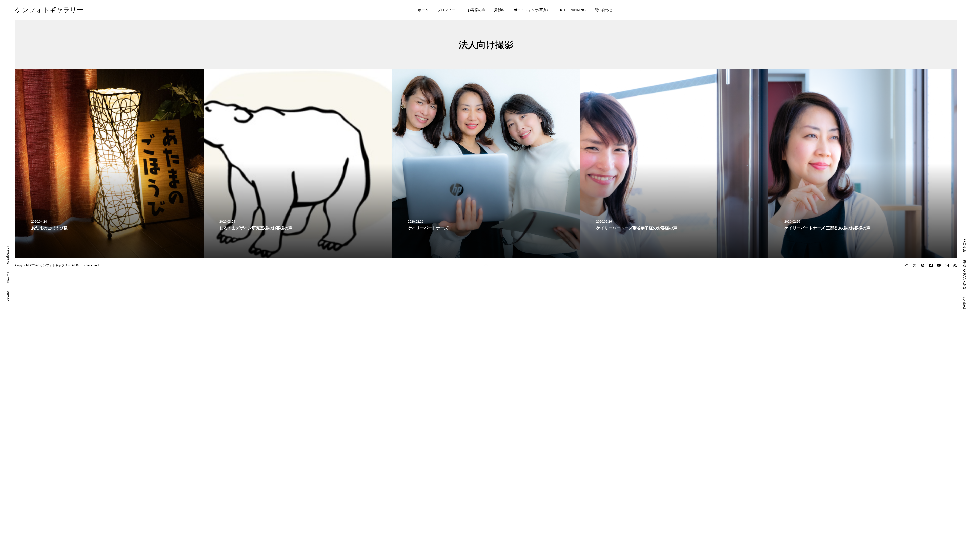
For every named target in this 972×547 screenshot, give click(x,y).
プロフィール (448, 9)
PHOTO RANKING (571, 9)
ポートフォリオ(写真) (531, 9)
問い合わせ (603, 9)
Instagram (8, 255)
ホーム (423, 9)
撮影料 (499, 9)
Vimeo (8, 296)
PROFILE (964, 245)
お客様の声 (476, 9)
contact (964, 303)
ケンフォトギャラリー (49, 9)
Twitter (8, 277)
